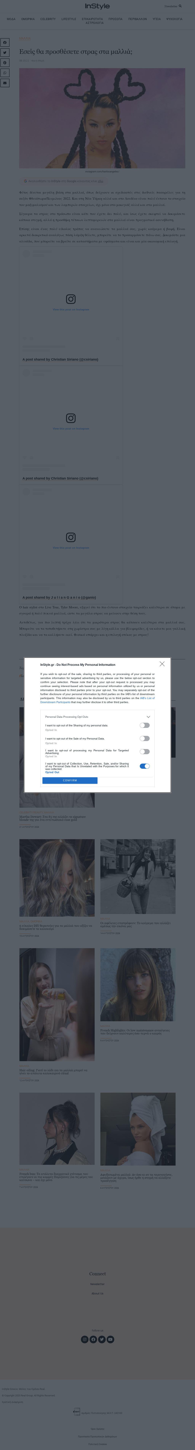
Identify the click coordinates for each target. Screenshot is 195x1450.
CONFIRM (70, 780)
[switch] (145, 725)
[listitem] (97, 717)
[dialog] (97, 725)
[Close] (163, 665)
